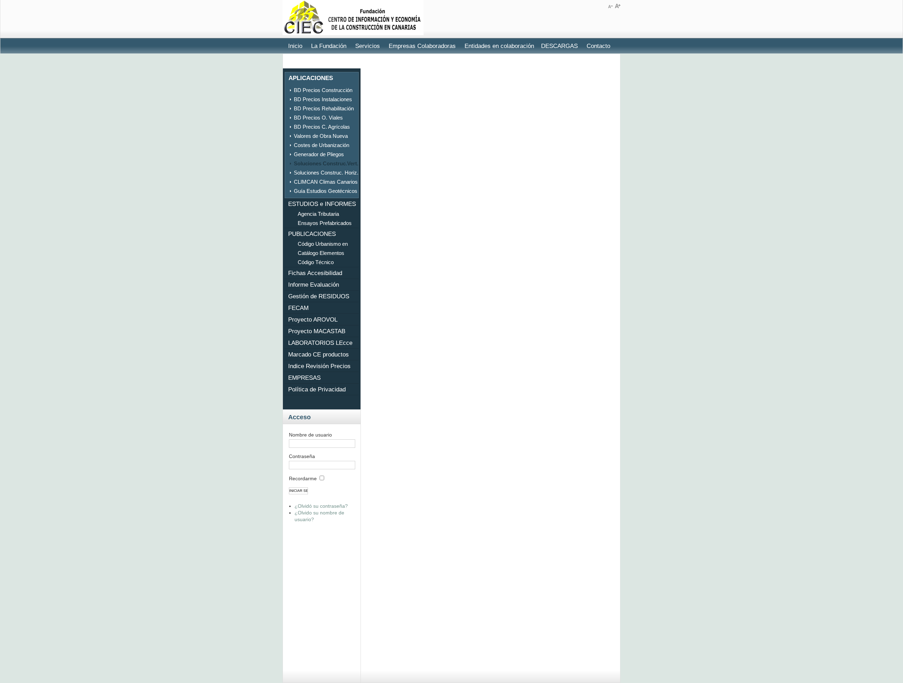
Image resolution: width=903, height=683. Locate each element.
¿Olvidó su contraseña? (321, 506)
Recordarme (303, 478)
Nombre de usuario (310, 435)
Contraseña (302, 456)
